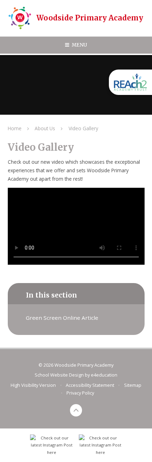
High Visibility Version (33, 385)
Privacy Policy (80, 393)
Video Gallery (83, 128)
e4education (104, 375)
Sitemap (132, 385)
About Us (45, 128)
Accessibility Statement (90, 385)
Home (15, 128)
